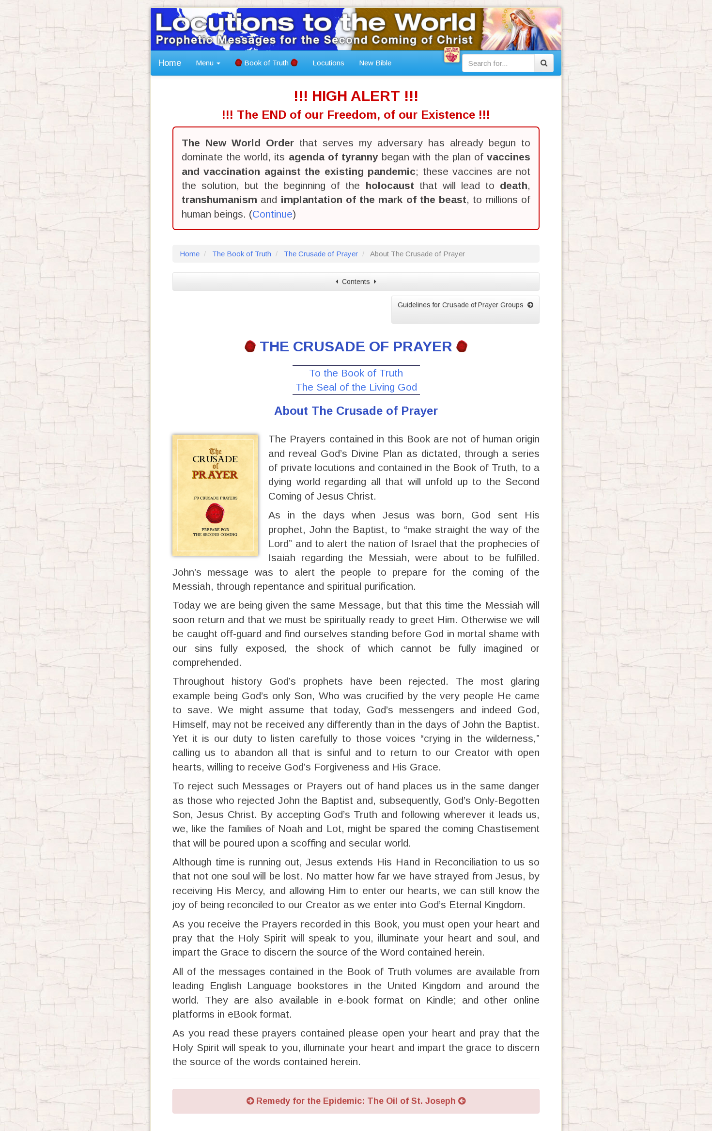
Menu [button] (206, 63)
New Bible (375, 63)
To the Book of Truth (356, 372)
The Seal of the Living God (356, 387)
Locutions (328, 63)
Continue (272, 214)
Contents (356, 281)
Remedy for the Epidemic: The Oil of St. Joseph (356, 1101)
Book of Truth (266, 63)
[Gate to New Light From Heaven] (452, 55)
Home (169, 63)
